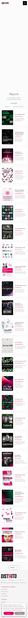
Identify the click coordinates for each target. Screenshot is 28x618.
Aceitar (8, 613)
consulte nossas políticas (16, 609)
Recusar (19, 613)
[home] (5, 3)
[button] (25, 3)
